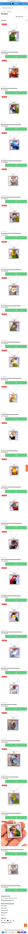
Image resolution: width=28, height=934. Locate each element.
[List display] (26, 20)
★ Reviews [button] (26, 468)
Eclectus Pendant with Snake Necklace (9, 52)
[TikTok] (13, 920)
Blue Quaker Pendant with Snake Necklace (10, 668)
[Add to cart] (16, 56)
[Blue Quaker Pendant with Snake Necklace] (14, 652)
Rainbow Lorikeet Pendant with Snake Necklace (11, 523)
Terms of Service (4, 910)
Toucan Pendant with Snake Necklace (9, 450)
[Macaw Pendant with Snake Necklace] (14, 72)
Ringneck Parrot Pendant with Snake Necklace (11, 378)
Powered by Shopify (19, 930)
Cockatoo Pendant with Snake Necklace (10, 777)
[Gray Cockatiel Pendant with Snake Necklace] (14, 290)
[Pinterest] (4, 920)
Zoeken (25, 7)
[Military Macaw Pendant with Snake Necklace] (14, 108)
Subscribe (25, 925)
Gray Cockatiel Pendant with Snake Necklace (11, 305)
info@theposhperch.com (8, 900)
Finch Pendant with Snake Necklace (9, 704)
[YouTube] (7, 920)
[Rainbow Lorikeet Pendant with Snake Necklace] (14, 507)
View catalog (2, 3)
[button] (1, 1)
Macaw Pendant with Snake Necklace (9, 88)
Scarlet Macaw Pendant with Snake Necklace (11, 595)
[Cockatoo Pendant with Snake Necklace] (14, 761)
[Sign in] (23, 3)
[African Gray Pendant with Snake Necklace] (14, 724)
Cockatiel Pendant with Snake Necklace (9, 414)
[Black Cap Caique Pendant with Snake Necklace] (14, 616)
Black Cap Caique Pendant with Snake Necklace (11, 632)
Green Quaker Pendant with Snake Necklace (11, 342)
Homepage (3, 11)
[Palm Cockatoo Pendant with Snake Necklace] (14, 543)
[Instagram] (1, 920)
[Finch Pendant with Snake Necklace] (14, 688)
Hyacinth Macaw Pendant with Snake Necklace (11, 160)
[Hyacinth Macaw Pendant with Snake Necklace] (14, 145)
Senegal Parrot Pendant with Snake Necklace (11, 233)
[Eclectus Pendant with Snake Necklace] (14, 36)
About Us (3, 914)
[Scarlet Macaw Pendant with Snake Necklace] (14, 579)
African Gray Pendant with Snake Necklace (10, 740)
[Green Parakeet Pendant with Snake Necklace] (14, 253)
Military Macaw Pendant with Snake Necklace (11, 124)
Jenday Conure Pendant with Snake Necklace (11, 487)
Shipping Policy (4, 912)
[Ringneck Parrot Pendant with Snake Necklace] (14, 362)
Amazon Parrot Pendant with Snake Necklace (11, 813)
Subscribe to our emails (6, 922)
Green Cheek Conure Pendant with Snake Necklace (12, 849)
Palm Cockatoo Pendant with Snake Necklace (11, 559)
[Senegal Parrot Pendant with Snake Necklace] (14, 217)
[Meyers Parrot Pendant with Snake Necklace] (14, 181)
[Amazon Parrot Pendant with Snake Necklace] (14, 797)
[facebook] (10, 920)
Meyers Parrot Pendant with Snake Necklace (11, 197)
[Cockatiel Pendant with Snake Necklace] (14, 398)
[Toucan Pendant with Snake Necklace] (14, 434)
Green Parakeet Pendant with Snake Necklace (11, 269)
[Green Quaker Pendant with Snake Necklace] (14, 326)
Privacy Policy (4, 905)
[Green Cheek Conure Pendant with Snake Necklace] (14, 833)
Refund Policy (4, 908)
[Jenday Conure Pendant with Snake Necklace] (14, 471)
